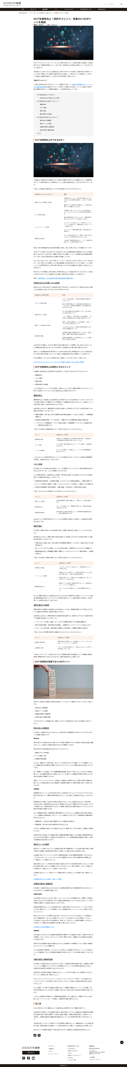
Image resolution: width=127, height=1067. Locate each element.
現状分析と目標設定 (45, 120)
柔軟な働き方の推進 (45, 114)
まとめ (39, 133)
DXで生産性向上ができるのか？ (46, 95)
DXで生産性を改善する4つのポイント (48, 117)
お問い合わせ (30, 1052)
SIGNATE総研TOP (23, 13)
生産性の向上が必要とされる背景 (49, 98)
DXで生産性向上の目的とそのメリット (48, 101)
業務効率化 (43, 104)
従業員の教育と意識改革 (47, 127)
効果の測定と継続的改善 (47, 130)
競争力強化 (43, 111)
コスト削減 (43, 107)
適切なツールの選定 (45, 123)
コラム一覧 (32, 13)
